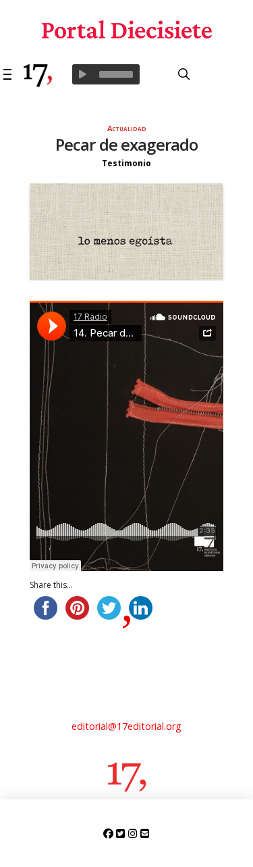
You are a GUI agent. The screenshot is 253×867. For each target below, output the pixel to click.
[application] (106, 74)
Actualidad (126, 128)
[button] (8, 74)
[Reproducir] (82, 74)
